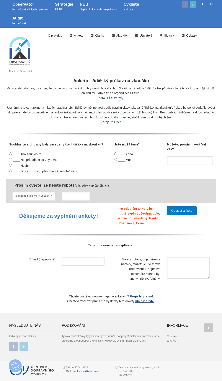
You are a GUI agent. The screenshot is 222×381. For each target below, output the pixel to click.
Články (99, 35)
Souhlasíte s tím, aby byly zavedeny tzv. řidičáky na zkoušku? (56, 144)
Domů (12, 71)
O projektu (55, 35)
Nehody (131, 6)
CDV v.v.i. (172, 340)
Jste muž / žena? (127, 144)
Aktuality (122, 35)
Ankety (78, 35)
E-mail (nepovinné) (42, 259)
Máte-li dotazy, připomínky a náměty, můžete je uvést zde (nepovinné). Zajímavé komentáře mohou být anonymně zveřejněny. (140, 269)
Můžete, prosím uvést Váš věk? (187, 147)
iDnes (117, 122)
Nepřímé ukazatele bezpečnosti (98, 6)
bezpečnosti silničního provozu (30, 6)
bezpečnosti (19, 20)
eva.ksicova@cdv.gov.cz (86, 371)
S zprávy (116, 98)
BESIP (64, 6)
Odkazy (191, 35)
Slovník (168, 35)
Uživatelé (145, 35)
